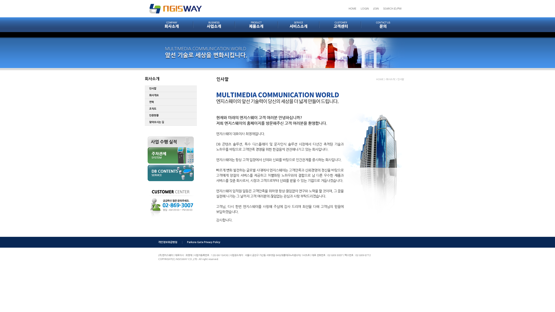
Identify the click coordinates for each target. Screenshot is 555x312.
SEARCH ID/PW (392, 8)
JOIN (376, 8)
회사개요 (154, 95)
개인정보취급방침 (167, 242)
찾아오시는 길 (156, 122)
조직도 (152, 108)
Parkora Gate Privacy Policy (203, 242)
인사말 (152, 88)
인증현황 (154, 115)
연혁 (151, 102)
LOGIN (365, 8)
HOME (352, 8)
